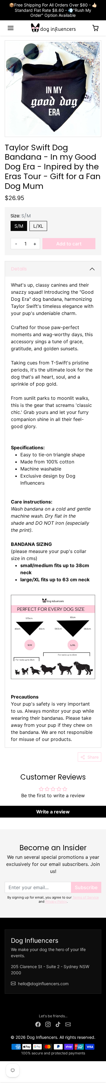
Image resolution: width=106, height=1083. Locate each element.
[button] (11, 28)
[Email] (68, 1023)
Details (19, 268)
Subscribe (86, 887)
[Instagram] (48, 1023)
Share (93, 757)
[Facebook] (38, 1023)
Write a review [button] (53, 812)
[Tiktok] (58, 1023)
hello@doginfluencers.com (43, 983)
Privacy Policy (56, 901)
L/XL (38, 226)
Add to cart (69, 244)
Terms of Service (85, 897)
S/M (18, 226)
